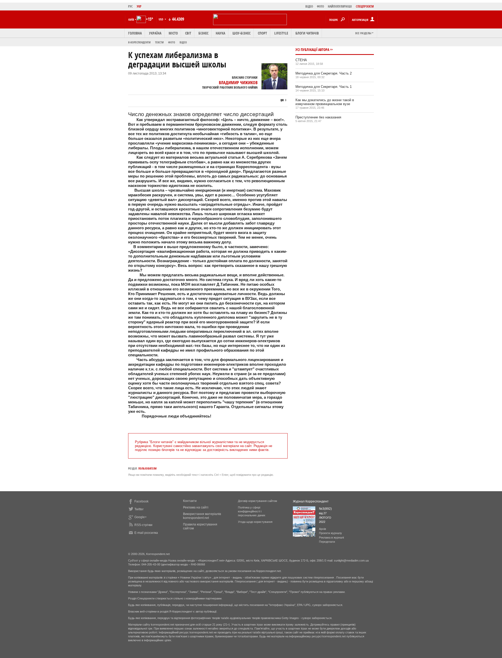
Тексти (159, 42)
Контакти (190, 501)
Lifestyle (281, 33)
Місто (173, 33)
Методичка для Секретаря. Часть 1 (323, 87)
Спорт (262, 33)
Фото (171, 42)
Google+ (140, 517)
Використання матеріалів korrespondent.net (202, 516)
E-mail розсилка (146, 533)
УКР (139, 6)
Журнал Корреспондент (311, 501)
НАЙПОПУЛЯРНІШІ (340, 6)
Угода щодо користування (255, 521)
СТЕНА (301, 60)
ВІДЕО (309, 6)
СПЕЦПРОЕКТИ (365, 6)
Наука (220, 33)
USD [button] (161, 19)
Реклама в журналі (331, 537)
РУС (130, 6)
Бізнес (203, 33)
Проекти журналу (330, 533)
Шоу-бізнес (241, 33)
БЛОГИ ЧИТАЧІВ (307, 33)
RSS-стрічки (143, 525)
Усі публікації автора (312, 49)
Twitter (139, 509)
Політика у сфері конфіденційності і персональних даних (251, 511)
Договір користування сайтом (257, 500)
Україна (155, 33)
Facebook (141, 501)
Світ (188, 33)
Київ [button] (131, 19)
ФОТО (320, 6)
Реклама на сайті (195, 507)
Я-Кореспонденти (139, 42)
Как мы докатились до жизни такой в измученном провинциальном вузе (324, 102)
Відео (183, 42)
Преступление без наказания (318, 117)
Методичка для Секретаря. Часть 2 (323, 73)
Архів (322, 528)
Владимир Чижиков (238, 82)
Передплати (327, 541)
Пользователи (147, 468)
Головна (135, 33)
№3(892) (325, 509)
